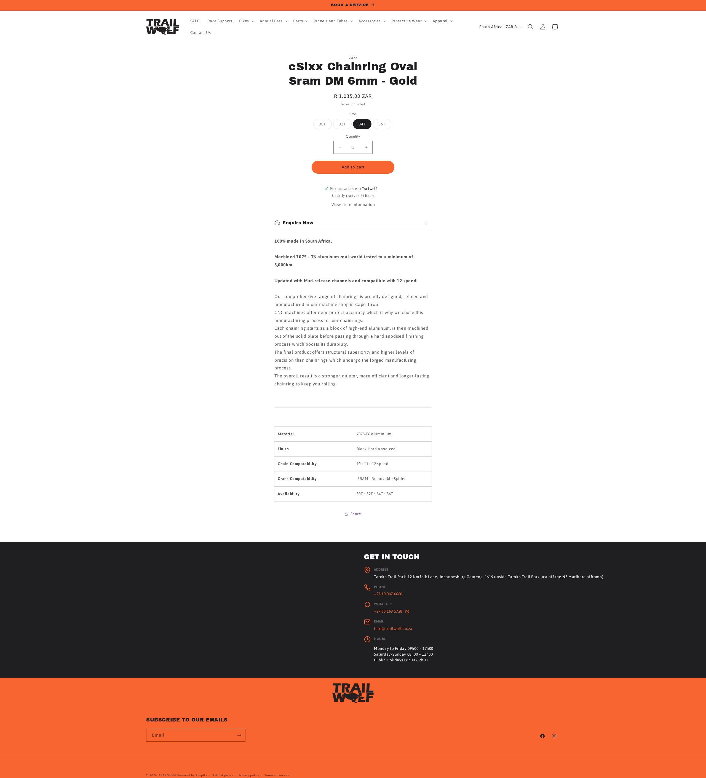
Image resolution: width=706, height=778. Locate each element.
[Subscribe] (239, 735)
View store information (353, 204)
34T (362, 124)
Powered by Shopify (192, 775)
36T (385, 125)
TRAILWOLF (167, 775)
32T (345, 125)
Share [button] (356, 513)
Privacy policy (249, 775)
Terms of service (276, 775)
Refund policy (222, 775)
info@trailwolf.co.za (393, 628)
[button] (246, 21)
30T (325, 125)
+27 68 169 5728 (388, 611)
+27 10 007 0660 (388, 594)
